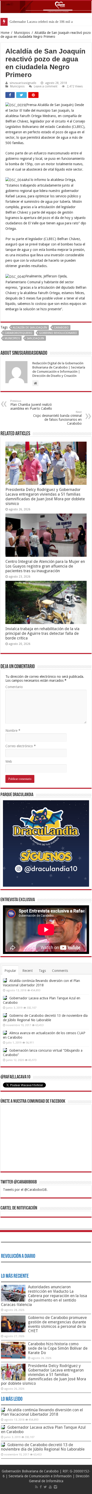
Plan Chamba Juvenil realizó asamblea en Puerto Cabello (31, 404)
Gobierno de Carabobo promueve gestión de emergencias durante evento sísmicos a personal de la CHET (57, 1324)
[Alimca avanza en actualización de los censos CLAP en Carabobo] (5, 1033)
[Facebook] (40, 1487)
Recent (27, 971)
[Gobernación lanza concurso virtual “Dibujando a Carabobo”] (5, 1050)
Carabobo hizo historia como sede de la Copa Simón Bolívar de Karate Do (58, 1348)
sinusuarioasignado (23, 83)
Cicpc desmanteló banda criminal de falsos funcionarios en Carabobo (57, 417)
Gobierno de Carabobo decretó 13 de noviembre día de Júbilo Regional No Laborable (43, 1447)
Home (4, 33)
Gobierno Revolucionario (58, 333)
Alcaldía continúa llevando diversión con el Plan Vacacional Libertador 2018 (42, 1412)
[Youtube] (50, 1487)
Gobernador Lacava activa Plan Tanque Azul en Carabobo (43, 1429)
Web (8, 761)
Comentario (14, 687)
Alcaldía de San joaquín (30, 327)
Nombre (12, 731)
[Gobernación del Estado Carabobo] (46, 7)
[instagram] (55, 1487)
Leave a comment (45, 86)
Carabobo (61, 327)
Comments (60, 971)
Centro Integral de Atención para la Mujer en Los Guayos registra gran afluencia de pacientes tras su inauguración (45, 566)
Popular (10, 971)
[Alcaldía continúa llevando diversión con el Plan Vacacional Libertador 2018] (5, 980)
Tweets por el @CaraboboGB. (25, 1190)
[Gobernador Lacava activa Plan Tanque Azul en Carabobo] (5, 998)
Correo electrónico (20, 746)
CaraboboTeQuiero (18, 333)
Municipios (22, 33)
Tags (42, 971)
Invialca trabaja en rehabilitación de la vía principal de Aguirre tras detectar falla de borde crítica (42, 633)
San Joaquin (35, 338)
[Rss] (36, 1487)
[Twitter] (45, 1487)
